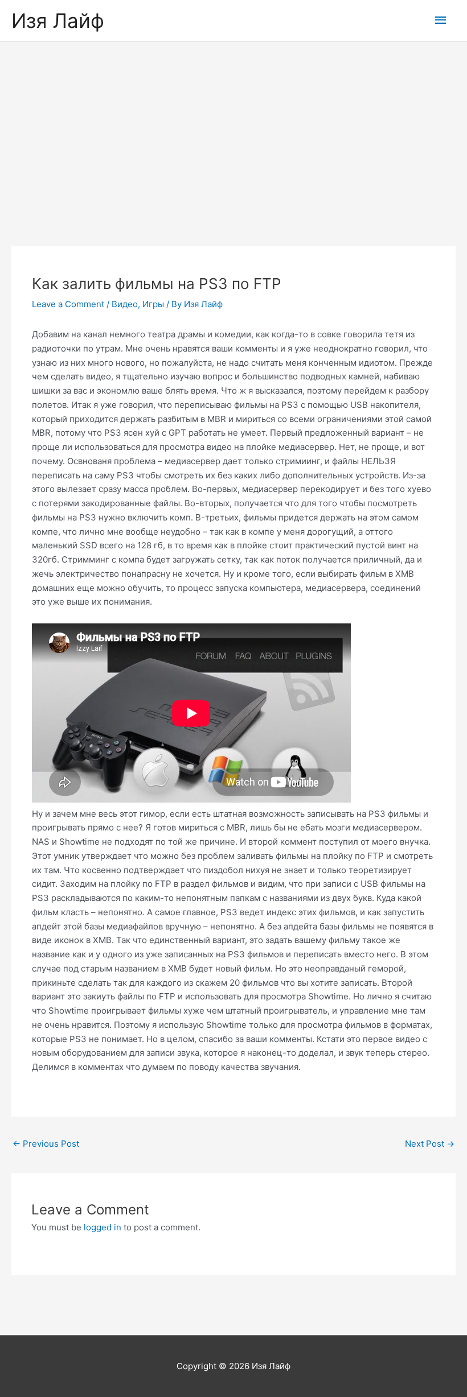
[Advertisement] (233, 126)
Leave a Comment (68, 304)
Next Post (429, 1143)
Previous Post (46, 1143)
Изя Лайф (57, 20)
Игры (153, 304)
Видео (125, 304)
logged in (102, 1227)
